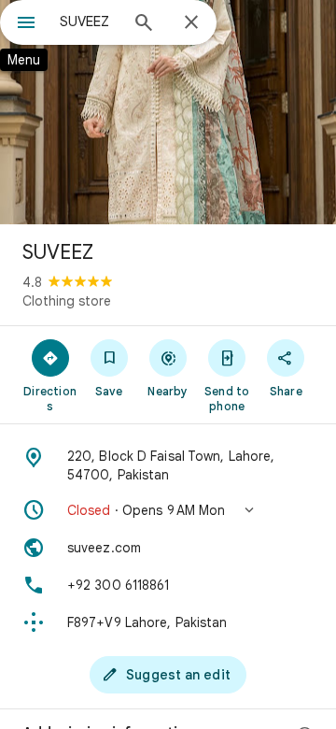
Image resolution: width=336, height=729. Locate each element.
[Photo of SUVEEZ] (168, 112)
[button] (168, 510)
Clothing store (66, 301)
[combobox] (89, 21)
